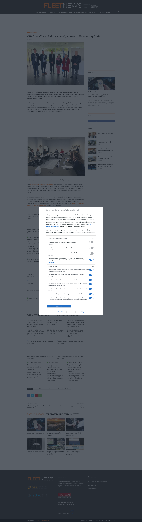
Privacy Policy (80, 312)
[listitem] (71, 238)
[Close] (99, 210)
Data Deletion (61, 312)
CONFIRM (59, 306)
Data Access (71, 312)
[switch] (91, 242)
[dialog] (71, 261)
